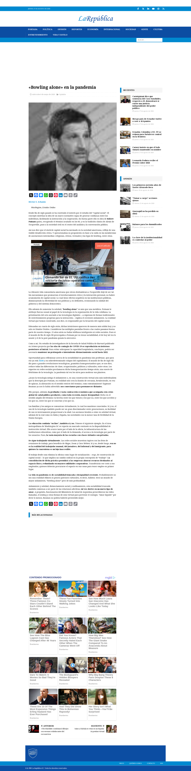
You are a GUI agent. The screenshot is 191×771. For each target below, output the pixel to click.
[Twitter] (143, 8)
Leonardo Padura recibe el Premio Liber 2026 (145, 161)
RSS (161, 763)
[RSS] (163, 8)
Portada (32, 29)
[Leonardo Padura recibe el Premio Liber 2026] (125, 163)
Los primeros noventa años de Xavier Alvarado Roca (146, 186)
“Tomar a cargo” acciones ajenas (144, 199)
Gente (144, 29)
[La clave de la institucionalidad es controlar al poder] (125, 240)
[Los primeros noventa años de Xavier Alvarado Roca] (125, 188)
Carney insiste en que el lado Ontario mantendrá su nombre (146, 148)
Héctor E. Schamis (37, 202)
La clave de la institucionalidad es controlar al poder (147, 238)
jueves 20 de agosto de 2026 (144, 227)
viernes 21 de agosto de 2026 (144, 203)
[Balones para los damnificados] (125, 227)
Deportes (77, 29)
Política (47, 29)
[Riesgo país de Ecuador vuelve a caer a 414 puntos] (125, 122)
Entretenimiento (38, 35)
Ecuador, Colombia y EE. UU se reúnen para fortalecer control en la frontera (147, 134)
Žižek (41, 361)
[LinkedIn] (148, 8)
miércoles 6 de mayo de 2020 (43, 94)
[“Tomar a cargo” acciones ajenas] (125, 201)
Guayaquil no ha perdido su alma (145, 212)
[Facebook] (138, 8)
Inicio (121, 763)
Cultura (157, 29)
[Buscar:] (149, 40)
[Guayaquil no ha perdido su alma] (125, 214)
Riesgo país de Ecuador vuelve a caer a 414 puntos (147, 120)
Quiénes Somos (135, 763)
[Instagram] (158, 8)
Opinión (62, 29)
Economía (92, 29)
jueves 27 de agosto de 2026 (144, 111)
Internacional (112, 29)
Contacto (151, 763)
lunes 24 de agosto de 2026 (143, 190)
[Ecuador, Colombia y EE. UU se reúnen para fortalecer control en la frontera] (125, 135)
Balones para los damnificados (147, 224)
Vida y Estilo (60, 35)
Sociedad (131, 29)
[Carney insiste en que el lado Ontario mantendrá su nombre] (125, 150)
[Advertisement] (95, 62)
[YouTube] (153, 8)
